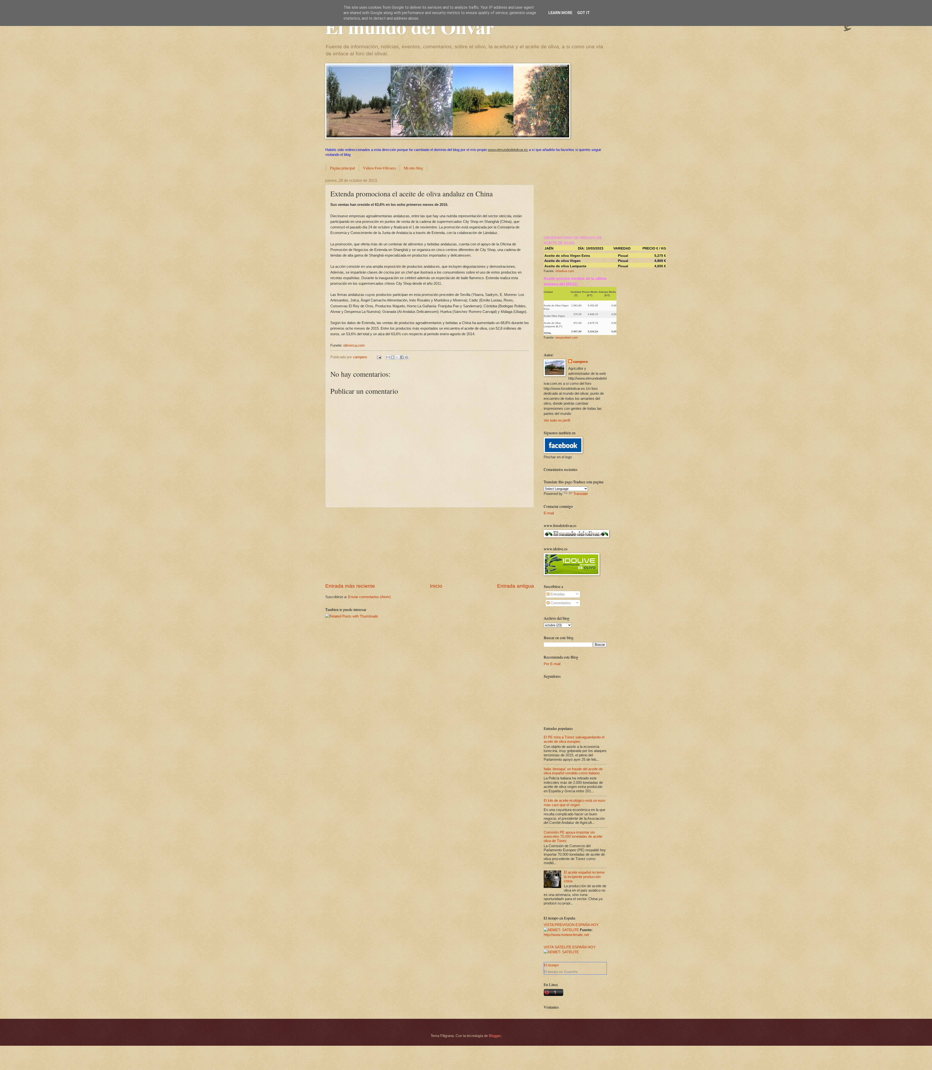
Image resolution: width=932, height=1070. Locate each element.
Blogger (495, 1036)
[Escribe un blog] (392, 357)
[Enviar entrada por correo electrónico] (378, 357)
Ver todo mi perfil (557, 420)
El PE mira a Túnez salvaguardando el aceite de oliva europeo (574, 739)
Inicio (436, 586)
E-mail (549, 513)
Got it (583, 12)
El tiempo (551, 964)
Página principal (342, 167)
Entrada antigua (515, 586)
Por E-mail (552, 664)
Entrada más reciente (350, 586)
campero (580, 362)
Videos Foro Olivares (379, 167)
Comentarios (560, 603)
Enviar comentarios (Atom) (369, 597)
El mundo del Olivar (409, 27)
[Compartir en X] (397, 357)
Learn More (560, 12)
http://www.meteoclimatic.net (566, 935)
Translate (580, 494)
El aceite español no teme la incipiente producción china (584, 876)
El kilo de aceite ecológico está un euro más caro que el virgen (574, 803)
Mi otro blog (413, 167)
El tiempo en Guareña (561, 972)
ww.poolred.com (566, 337)
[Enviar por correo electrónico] (388, 357)
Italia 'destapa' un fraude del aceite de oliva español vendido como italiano (573, 771)
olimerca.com (354, 345)
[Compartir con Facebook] (401, 357)
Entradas (557, 594)
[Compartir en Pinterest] (406, 357)
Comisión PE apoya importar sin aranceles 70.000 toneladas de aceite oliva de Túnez (573, 836)
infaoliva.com (564, 271)
